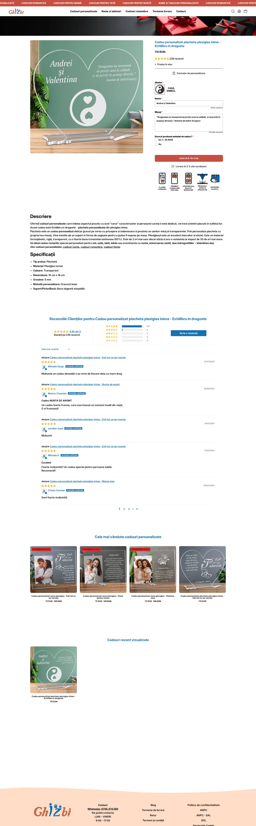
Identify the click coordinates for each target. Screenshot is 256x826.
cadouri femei (112, 246)
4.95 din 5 (75, 331)
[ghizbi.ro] (16, 11)
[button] (233, 11)
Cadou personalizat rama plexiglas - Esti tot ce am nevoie (53, 597)
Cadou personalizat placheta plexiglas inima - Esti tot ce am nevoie (88, 357)
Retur (153, 815)
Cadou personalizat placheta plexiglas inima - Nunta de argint (85, 384)
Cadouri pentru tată (102, 3)
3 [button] (129, 509)
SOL (203, 820)
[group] (128, 674)
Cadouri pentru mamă (68, 3)
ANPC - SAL (203, 815)
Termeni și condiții (153, 820)
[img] (48, 361)
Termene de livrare (153, 810)
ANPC (203, 810)
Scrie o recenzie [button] (189, 333)
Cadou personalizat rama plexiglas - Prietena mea (152, 597)
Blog (153, 805)
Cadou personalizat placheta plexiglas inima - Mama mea (82, 481)
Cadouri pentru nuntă (137, 3)
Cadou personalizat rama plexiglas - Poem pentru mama (103, 597)
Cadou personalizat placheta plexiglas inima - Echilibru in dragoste (53, 697)
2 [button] (124, 509)
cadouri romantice (92, 246)
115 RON (202, 601)
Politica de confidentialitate (204, 805)
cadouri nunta (71, 246)
